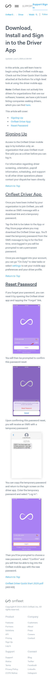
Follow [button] (45, 14)
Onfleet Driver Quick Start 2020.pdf (24, 583)
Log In (8, 646)
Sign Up (9, 642)
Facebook (32, 665)
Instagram (32, 673)
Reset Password (19, 125)
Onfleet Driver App (21, 121)
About (30, 626)
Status (8, 661)
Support (9, 657)
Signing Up (17, 117)
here (28, 105)
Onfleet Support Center (15, 14)
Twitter (31, 661)
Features (9, 622)
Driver (20, 14)
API (7, 634)
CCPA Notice (11, 673)
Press (30, 630)
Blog (30, 657)
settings (16, 265)
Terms (8, 665)
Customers (33, 622)
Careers (31, 634)
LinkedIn (31, 669)
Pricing (8, 638)
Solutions (9, 630)
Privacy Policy (11, 669)
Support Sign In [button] (40, 6)
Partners (9, 626)
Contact (31, 638)
